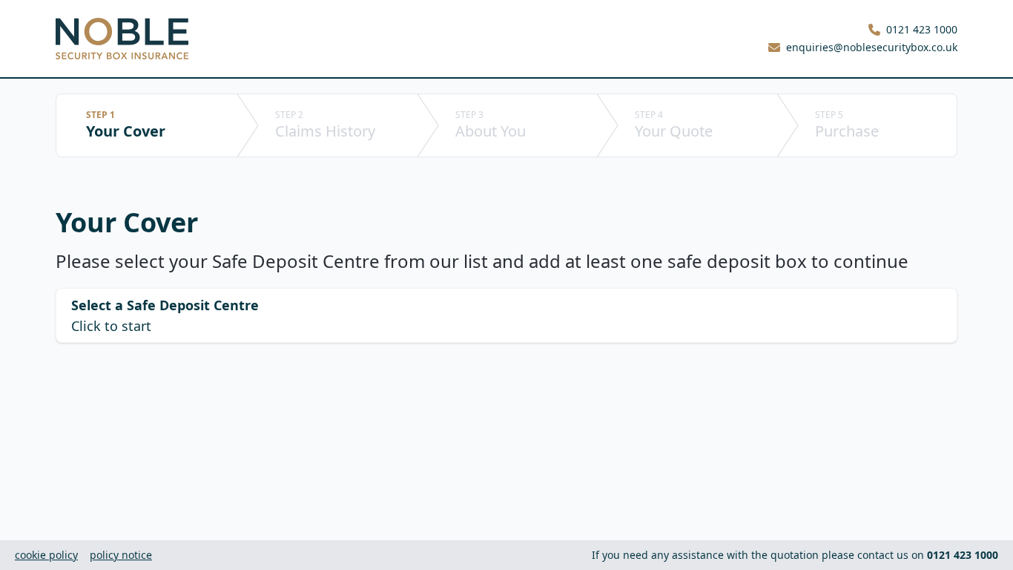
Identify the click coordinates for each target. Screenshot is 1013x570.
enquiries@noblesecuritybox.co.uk (871, 47)
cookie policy (46, 555)
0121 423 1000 (921, 29)
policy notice (121, 555)
